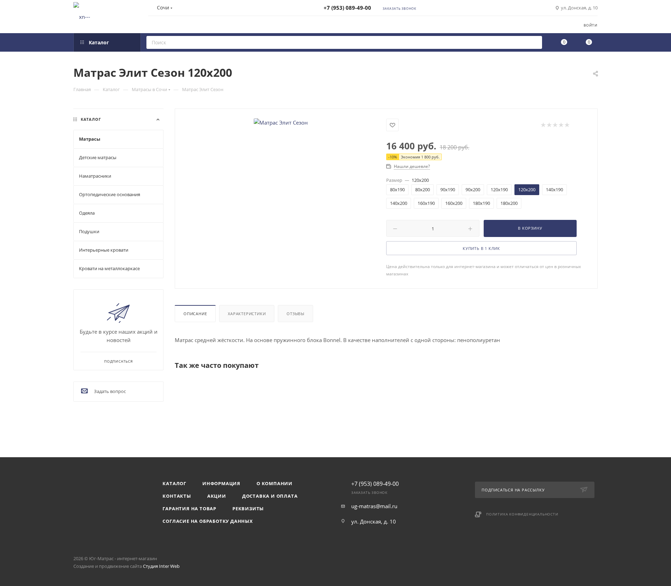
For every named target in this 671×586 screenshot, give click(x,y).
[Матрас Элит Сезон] (280, 122)
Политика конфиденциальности (522, 514)
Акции (216, 496)
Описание (195, 313)
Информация (221, 483)
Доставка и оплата (270, 496)
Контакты (177, 496)
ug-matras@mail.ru (374, 506)
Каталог (174, 483)
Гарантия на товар (189, 508)
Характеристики (247, 313)
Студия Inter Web (161, 566)
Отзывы (295, 313)
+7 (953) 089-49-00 (347, 7)
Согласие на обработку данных (208, 521)
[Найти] (534, 42)
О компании (275, 483)
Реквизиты (248, 508)
